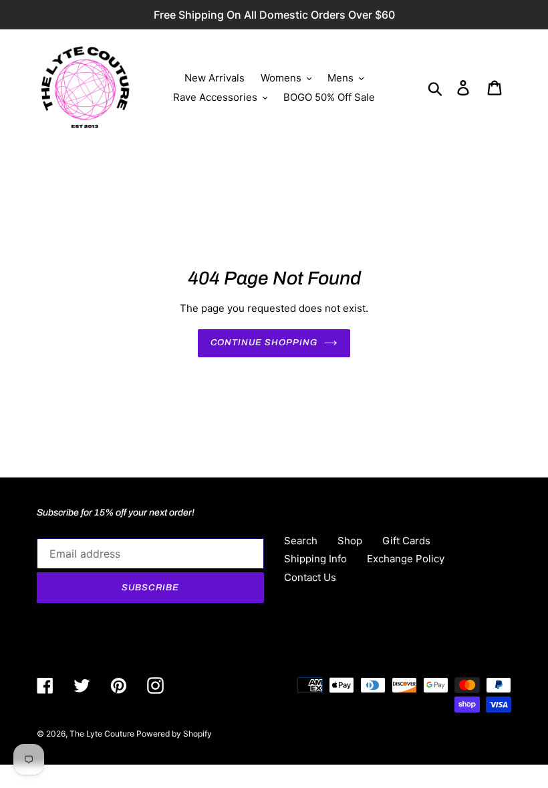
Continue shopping (264, 342)
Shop (349, 540)
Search (300, 540)
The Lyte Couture (103, 734)
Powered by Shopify (174, 734)
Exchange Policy (405, 558)
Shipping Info (315, 558)
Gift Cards (406, 540)
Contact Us (310, 577)
